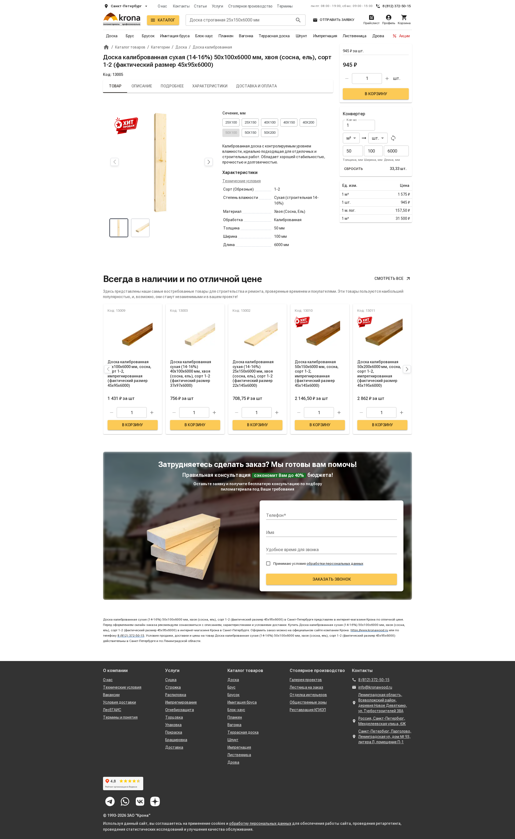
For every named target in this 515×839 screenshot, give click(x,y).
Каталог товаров (245, 670)
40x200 (308, 122)
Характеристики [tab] (209, 86)
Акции (404, 36)
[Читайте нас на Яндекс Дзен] (155, 801)
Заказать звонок (331, 579)
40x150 (289, 122)
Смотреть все (388, 278)
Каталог (166, 20)
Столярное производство (250, 6)
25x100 (231, 122)
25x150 (250, 122)
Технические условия (241, 181)
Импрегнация (325, 36)
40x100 (269, 122)
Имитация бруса (175, 36)
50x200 (269, 133)
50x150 (250, 133)
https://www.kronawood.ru (369, 630)
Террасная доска (274, 36)
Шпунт (301, 36)
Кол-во (352, 120)
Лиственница (354, 36)
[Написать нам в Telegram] (110, 801)
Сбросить (353, 169)
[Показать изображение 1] (118, 227)
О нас (162, 6)
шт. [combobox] (375, 138)
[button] (209, 162)
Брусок (148, 36)
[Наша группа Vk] (140, 801)
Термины (285, 6)
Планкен (225, 36)
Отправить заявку (337, 20)
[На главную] (122, 20)
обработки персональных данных (335, 563)
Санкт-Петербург (126, 6)
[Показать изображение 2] (140, 227)
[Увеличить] (387, 79)
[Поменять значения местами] (393, 138)
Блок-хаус (204, 36)
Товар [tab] (115, 86)
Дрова (378, 36)
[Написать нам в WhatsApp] (125, 801)
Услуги (217, 6)
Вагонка (246, 36)
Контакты (181, 6)
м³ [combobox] (349, 138)
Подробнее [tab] (172, 86)
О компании (115, 670)
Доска (111, 36)
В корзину (376, 93)
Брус (130, 36)
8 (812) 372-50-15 (396, 6)
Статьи (200, 6)
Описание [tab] (141, 86)
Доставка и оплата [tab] (256, 86)
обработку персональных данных (260, 823)
